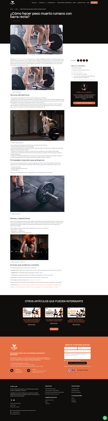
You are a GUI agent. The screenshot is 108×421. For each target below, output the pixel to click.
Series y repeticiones (77, 72)
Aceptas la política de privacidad (72, 360)
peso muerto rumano (21, 59)
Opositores (42, 2)
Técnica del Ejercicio (77, 68)
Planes (74, 2)
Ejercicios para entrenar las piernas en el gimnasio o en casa (33, 284)
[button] (78, 60)
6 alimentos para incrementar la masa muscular (27, 287)
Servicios (34, 2)
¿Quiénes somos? (81, 2)
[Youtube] (14, 400)
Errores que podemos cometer (79, 74)
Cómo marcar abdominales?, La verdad (48, 287)
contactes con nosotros (35, 279)
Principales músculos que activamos (80, 70)
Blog (88, 2)
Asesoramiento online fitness (65, 2)
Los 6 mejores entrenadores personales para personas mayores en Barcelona (84, 76)
